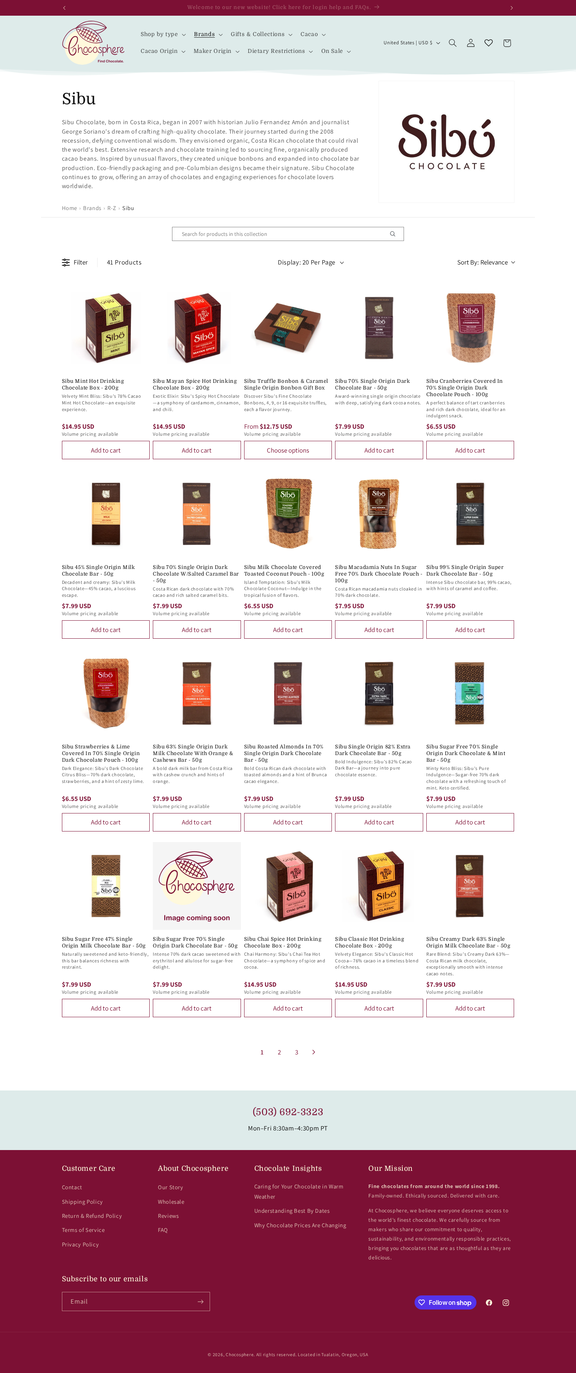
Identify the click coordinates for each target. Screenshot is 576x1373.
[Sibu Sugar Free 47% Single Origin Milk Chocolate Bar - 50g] (106, 886)
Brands (92, 208)
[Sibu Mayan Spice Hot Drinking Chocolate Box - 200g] (197, 328)
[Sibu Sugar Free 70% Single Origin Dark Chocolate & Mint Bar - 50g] (470, 693)
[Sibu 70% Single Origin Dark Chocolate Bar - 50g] (379, 328)
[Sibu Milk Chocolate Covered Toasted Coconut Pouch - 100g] (288, 514)
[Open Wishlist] (489, 43)
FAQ (163, 1230)
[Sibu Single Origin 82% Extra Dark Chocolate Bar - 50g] (379, 693)
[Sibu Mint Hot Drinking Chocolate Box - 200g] (106, 328)
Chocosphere (240, 1354)
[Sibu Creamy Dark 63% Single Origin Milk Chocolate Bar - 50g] (470, 886)
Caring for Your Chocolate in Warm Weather (299, 1191)
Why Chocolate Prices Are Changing (300, 1225)
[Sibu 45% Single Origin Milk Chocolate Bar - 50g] (106, 514)
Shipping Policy (82, 1201)
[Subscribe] (200, 1301)
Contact (72, 1187)
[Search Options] (396, 234)
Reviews (168, 1215)
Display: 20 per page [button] (306, 262)
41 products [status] (124, 262)
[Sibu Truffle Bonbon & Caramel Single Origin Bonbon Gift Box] (288, 328)
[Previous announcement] (64, 8)
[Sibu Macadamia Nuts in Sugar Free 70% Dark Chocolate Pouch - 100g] (379, 514)
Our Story (170, 1187)
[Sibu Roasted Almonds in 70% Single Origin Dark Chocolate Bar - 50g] (288, 693)
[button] (162, 34)
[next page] (314, 1052)
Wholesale (171, 1201)
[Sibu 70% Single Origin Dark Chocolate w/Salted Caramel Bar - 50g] (197, 514)
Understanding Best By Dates (292, 1210)
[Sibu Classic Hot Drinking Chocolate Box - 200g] (379, 886)
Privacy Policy (80, 1244)
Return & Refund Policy (92, 1215)
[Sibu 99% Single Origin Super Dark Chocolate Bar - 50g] (470, 514)
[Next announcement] (511, 8)
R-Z (111, 208)
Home (70, 208)
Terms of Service (83, 1230)
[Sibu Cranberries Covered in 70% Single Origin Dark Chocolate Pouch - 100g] (470, 328)
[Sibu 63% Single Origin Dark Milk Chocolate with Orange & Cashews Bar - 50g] (197, 693)
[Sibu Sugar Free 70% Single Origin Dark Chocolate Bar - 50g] (197, 886)
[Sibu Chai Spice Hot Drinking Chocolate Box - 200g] (288, 886)
